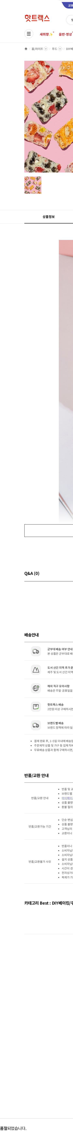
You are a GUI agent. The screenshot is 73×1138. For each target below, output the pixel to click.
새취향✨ (46, 34)
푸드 (54, 49)
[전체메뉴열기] (28, 33)
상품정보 (49, 216)
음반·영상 (65, 34)
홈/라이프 (37, 49)
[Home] (26, 48)
